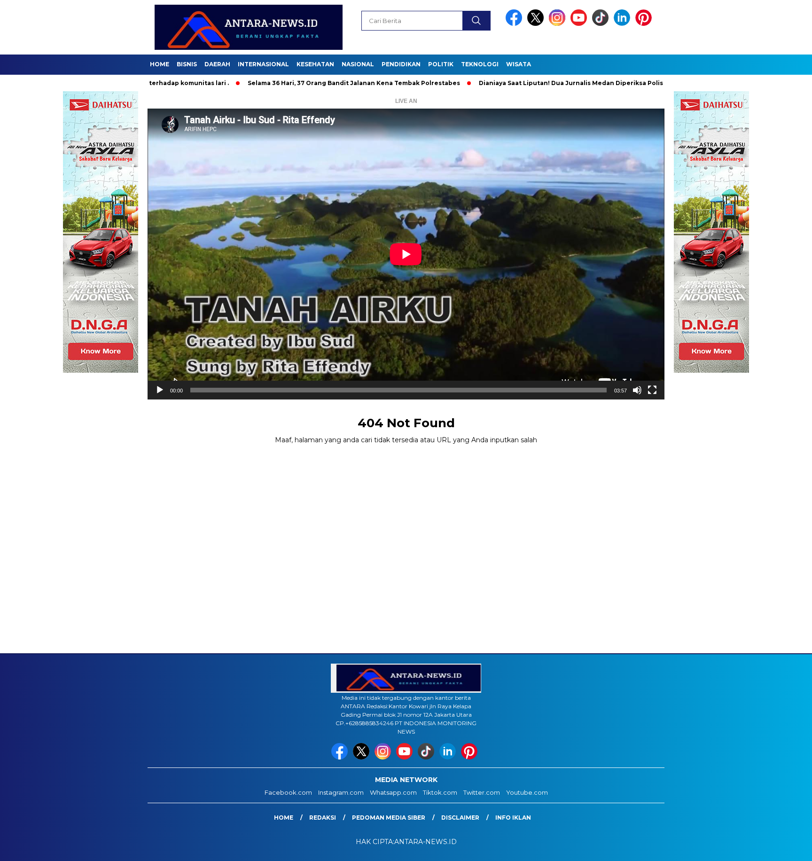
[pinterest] (645, 23)
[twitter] (537, 23)
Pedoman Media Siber (388, 817)
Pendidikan (401, 64)
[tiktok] (602, 23)
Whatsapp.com (393, 792)
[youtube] (580, 23)
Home (159, 64)
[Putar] (159, 390)
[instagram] (559, 23)
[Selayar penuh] (652, 390)
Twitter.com (481, 792)
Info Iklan (513, 817)
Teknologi (480, 64)
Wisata (518, 64)
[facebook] (515, 23)
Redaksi (322, 817)
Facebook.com (288, 792)
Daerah (217, 64)
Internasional (263, 64)
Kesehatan (315, 64)
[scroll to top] (780, 846)
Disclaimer (460, 817)
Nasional (358, 64)
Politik (440, 64)
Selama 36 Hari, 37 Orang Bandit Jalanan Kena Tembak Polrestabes (309, 82)
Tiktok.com (440, 792)
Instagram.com (341, 792)
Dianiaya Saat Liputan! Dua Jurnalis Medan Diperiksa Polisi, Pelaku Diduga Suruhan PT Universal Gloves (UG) (606, 82)
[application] (406, 254)
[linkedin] (623, 23)
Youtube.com (527, 792)
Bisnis (187, 64)
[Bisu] (637, 390)
